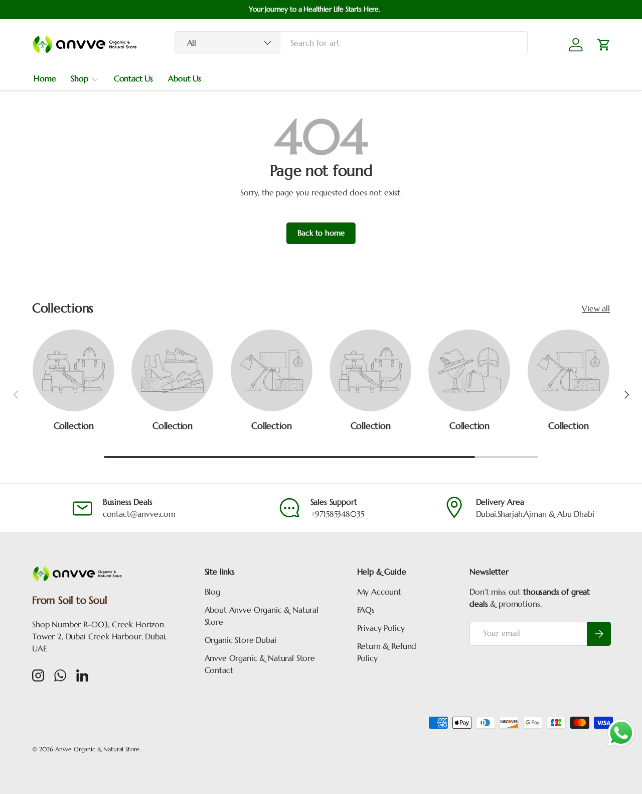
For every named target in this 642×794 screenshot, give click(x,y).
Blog (212, 592)
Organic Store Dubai (240, 640)
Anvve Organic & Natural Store (97, 749)
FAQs (366, 610)
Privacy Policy (381, 628)
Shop (79, 78)
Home (45, 78)
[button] (604, 45)
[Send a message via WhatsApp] (621, 733)
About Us (184, 78)
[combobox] (351, 43)
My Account (379, 592)
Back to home (320, 233)
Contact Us (133, 78)
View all (596, 308)
